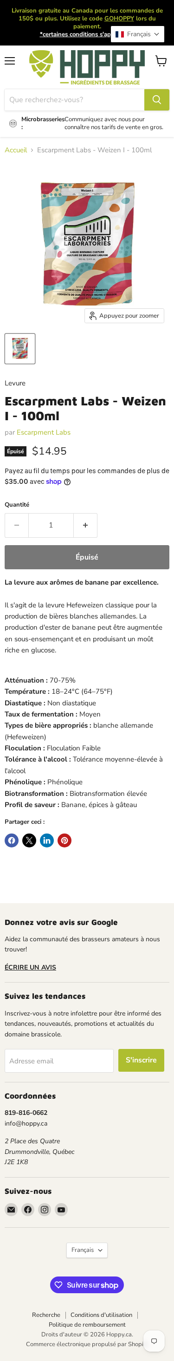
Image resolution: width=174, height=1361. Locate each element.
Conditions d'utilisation (101, 1315)
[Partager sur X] (29, 840)
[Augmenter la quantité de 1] (85, 525)
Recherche (46, 1315)
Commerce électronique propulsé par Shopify (87, 1344)
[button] (137, 34)
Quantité (17, 504)
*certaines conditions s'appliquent (87, 34)
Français (82, 1250)
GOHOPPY (119, 18)
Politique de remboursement (87, 1325)
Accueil (16, 150)
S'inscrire (141, 1060)
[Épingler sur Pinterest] (64, 840)
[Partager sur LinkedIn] (47, 840)
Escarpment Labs (44, 432)
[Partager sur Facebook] (12, 840)
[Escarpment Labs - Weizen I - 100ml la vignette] (20, 349)
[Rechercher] (156, 100)
